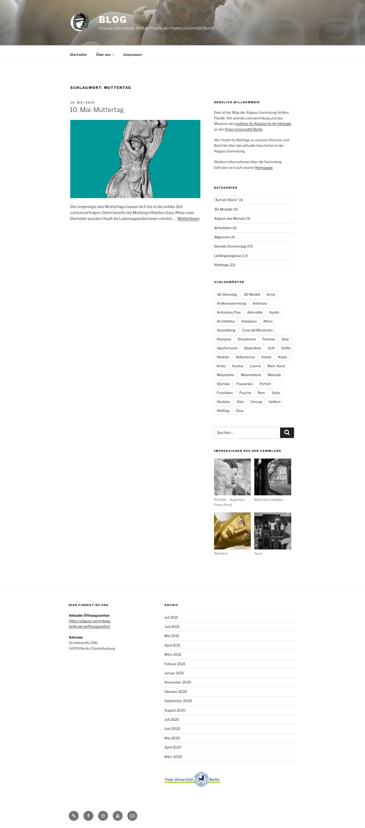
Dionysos (224, 339)
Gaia (285, 339)
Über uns (103, 54)
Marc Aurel (276, 366)
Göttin (286, 348)
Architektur (226, 321)
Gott (271, 348)
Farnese (268, 339)
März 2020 (173, 757)
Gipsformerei (227, 348)
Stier (240, 401)
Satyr (276, 393)
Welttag (223, 410)
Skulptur (223, 401)
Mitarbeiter (225, 375)
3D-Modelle (223, 209)
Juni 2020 (172, 728)
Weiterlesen (188, 218)
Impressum (132, 54)
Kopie (282, 357)
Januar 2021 (174, 673)
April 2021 (172, 645)
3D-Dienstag (227, 294)
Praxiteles (225, 393)
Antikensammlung (231, 303)
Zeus (240, 410)
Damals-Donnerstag (230, 246)
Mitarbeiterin (251, 375)
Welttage (221, 265)
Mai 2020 (172, 738)
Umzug (256, 401)
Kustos (237, 366)
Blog (113, 19)
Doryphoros (247, 339)
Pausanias (244, 384)
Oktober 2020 (175, 691)
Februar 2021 (174, 664)
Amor (270, 294)
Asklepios (249, 321)
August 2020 (174, 710)
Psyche (245, 393)
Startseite (78, 54)
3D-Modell (251, 294)
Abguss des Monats (229, 218)
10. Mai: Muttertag (97, 109)
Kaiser (266, 357)
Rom (261, 393)
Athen (268, 321)
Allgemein (222, 237)
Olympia (223, 384)
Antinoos (260, 303)
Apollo (274, 312)
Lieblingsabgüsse (227, 255)
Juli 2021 (171, 617)
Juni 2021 (172, 626)
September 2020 (178, 701)
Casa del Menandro (257, 330)
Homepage (264, 167)
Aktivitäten (223, 228)
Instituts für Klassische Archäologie (263, 123)
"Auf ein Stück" (226, 200)
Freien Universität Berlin (243, 129)
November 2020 (177, 682)
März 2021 (173, 654)
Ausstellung (226, 330)
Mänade (274, 375)
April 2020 (172, 747)
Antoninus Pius (229, 312)
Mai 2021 (171, 636)
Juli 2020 (171, 719)
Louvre (255, 366)
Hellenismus (245, 357)
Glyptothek (252, 348)
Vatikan (274, 401)
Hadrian (223, 357)
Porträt (265, 384)
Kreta (221, 366)
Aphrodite (255, 312)
